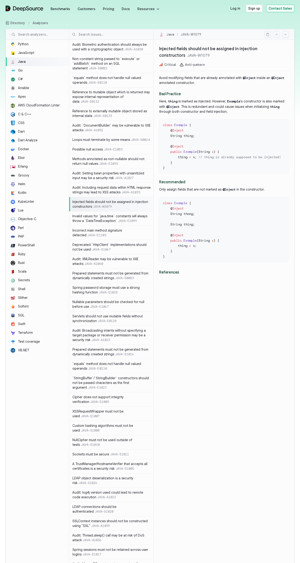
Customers (86, 9)
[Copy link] (268, 34)
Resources (146, 9)
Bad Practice (170, 94)
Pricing (108, 9)
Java (170, 34)
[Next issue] (285, 34)
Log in (235, 8)
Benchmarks (60, 9)
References (169, 272)
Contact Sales (280, 8)
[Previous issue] (277, 34)
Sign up (254, 8)
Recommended (172, 182)
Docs (126, 9)
